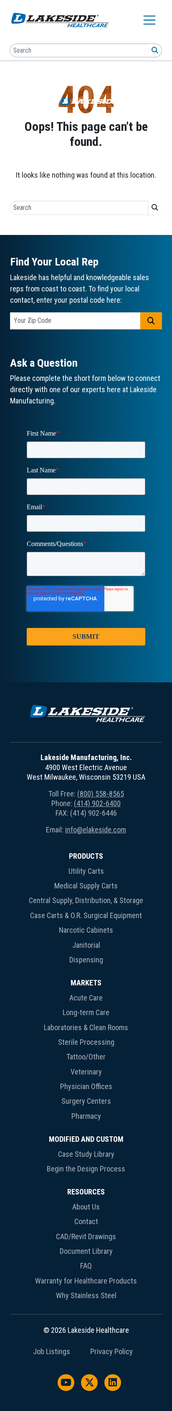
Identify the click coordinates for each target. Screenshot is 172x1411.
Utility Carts (86, 871)
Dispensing (86, 959)
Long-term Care (86, 1012)
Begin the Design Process (86, 1168)
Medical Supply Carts (86, 885)
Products (86, 856)
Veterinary (86, 1071)
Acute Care (86, 997)
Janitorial (86, 945)
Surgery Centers (86, 1101)
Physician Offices (86, 1086)
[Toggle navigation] (149, 20)
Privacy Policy (111, 1351)
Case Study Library (86, 1154)
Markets (86, 982)
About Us (86, 1206)
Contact (86, 1221)
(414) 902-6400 (97, 803)
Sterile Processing (86, 1042)
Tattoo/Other (86, 1056)
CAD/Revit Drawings (86, 1236)
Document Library (86, 1251)
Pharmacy (86, 1116)
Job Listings (51, 1351)
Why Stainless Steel (86, 1295)
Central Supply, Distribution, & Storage (86, 900)
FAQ (86, 1265)
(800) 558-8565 (100, 793)
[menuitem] (86, 909)
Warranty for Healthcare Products (86, 1280)
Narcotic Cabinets (86, 930)
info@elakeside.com (95, 829)
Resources (86, 1191)
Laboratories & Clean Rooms (86, 1027)
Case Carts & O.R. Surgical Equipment (86, 915)
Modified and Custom (86, 1139)
